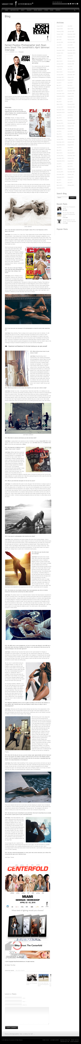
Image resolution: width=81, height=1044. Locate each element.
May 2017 (59, 85)
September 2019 (71, 53)
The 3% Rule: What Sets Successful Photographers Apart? (43, 984)
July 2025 (70, 26)
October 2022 (60, 34)
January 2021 (60, 42)
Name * (24, 998)
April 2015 (70, 117)
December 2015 (71, 107)
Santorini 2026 (14, 10)
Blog (51, 10)
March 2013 (59, 152)
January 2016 (60, 107)
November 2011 (60, 174)
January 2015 (60, 123)
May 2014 (59, 134)
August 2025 (60, 26)
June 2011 (70, 179)
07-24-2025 (65, 217)
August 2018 (60, 66)
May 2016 (59, 101)
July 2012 (59, 163)
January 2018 (60, 74)
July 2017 (59, 82)
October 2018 (71, 63)
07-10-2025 (65, 223)
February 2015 (71, 120)
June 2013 (70, 147)
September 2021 (71, 36)
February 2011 (71, 185)
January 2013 (60, 155)
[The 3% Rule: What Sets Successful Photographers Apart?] (59, 214)
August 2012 (70, 161)
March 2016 (59, 104)
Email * (24, 1001)
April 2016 (70, 101)
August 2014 (70, 128)
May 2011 (59, 182)
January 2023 (71, 31)
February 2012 (71, 169)
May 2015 (59, 117)
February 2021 (71, 39)
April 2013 (70, 150)
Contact (58, 10)
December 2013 (71, 139)
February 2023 (60, 31)
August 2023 (60, 28)
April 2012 (70, 166)
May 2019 (59, 58)
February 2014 (71, 136)
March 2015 (59, 120)
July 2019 (59, 55)
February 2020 (71, 47)
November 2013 (60, 142)
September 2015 (61, 112)
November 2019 (71, 50)
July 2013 (59, 147)
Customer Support (54, 1040)
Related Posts (20, 970)
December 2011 (71, 171)
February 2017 (71, 88)
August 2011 (70, 177)
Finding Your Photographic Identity (31, 984)
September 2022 (71, 34)
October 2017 (71, 77)
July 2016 (59, 99)
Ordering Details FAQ (65, 1040)
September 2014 (61, 128)
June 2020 (70, 45)
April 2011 (70, 182)
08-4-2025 (65, 210)
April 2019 (70, 58)
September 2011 (61, 177)
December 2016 (71, 90)
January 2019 (60, 63)
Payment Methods (75, 1040)
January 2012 (60, 171)
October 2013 (71, 142)
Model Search (38, 10)
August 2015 (70, 112)
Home (6, 10)
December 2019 (60, 50)
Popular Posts (9, 970)
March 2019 (59, 61)
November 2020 (71, 42)
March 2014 (59, 136)
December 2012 (71, 155)
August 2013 (70, 144)
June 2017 (70, 82)
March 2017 (59, 88)
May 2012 (59, 166)
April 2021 (59, 39)
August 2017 (70, 80)
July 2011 (59, 179)
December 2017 (71, 74)
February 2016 (71, 104)
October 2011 (71, 174)
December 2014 (71, 123)
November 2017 (60, 77)
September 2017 (61, 80)
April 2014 (70, 134)
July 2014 (59, 131)
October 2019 (60, 53)
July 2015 (59, 115)
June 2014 (70, 131)
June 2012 (70, 163)
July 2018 (70, 66)
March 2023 (70, 28)
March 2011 (59, 185)
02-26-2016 (12, 51)
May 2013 (59, 150)
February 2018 (71, 72)
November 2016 (60, 93)
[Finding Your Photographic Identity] (59, 208)
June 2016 (70, 99)
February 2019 (71, 61)
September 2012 (61, 161)
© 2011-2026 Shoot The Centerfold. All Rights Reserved (12, 1040)
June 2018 (59, 69)
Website (25, 1005)
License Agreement (74, 1041)
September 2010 (61, 188)
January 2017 (60, 90)
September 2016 (61, 96)
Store (46, 10)
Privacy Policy (46, 1040)
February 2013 (71, 152)
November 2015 (60, 109)
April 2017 (70, 85)
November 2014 (60, 125)
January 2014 (60, 139)
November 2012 (60, 158)
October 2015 (71, 109)
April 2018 (70, 69)
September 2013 (61, 144)
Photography (21, 51)
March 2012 (59, 169)
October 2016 (71, 93)
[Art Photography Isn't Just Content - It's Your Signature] (59, 221)
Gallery (29, 10)
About (22, 10)
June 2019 (70, 55)
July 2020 (59, 45)
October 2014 (71, 125)
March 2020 (59, 47)
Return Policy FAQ (65, 1041)
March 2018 (59, 72)
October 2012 (71, 158)
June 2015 (70, 115)
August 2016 (70, 96)
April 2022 (59, 36)
